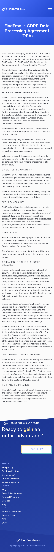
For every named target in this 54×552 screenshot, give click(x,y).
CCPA (4, 523)
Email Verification (10, 471)
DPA (4, 519)
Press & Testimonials (12, 493)
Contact (6, 501)
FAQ (4, 504)
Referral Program (10, 497)
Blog (4, 489)
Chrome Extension (10, 478)
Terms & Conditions (11, 511)
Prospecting (8, 467)
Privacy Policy (8, 515)
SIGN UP (37, 449)
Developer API (8, 475)
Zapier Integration (10, 482)
